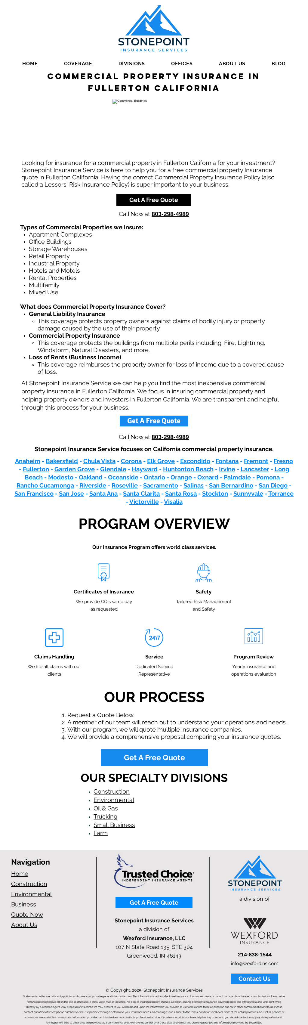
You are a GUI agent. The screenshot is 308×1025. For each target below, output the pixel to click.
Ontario (154, 477)
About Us (24, 924)
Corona (131, 461)
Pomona (268, 477)
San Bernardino (231, 485)
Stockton (215, 493)
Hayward (145, 469)
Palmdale (237, 477)
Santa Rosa (181, 493)
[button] (78, 64)
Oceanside (123, 477)
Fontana (227, 461)
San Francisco (34, 493)
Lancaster (255, 469)
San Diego (273, 485)
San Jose (71, 493)
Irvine (227, 469)
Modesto (60, 477)
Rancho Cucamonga (45, 485)
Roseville (125, 485)
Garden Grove (74, 469)
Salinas (193, 485)
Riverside (92, 485)
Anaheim (27, 461)
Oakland (91, 477)
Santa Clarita (141, 493)
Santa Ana (103, 493)
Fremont (256, 461)
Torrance (281, 493)
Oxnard (207, 477)
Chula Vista (99, 461)
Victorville (144, 501)
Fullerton (36, 469)
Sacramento (160, 485)
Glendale (113, 469)
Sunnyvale (248, 493)
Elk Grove (161, 461)
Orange (181, 477)
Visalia (173, 501)
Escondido (195, 461)
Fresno (283, 461)
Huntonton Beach (188, 469)
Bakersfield (62, 461)
